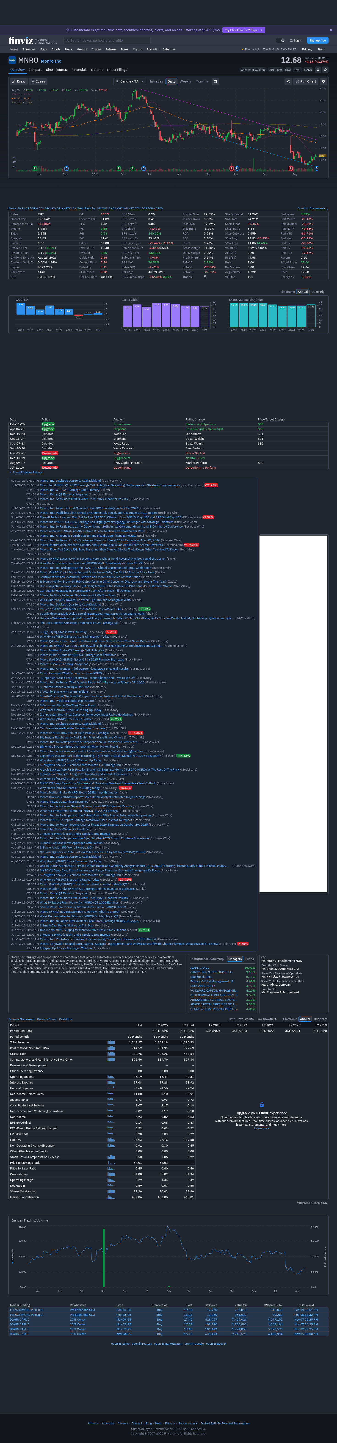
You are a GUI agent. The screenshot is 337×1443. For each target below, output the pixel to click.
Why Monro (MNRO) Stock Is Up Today (65, 719)
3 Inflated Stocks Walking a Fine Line (64, 687)
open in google (194, 1343)
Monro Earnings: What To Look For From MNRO (71, 673)
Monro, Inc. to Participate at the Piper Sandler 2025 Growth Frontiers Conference (94, 838)
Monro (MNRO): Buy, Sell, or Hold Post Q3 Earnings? (74, 733)
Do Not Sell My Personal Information (225, 1423)
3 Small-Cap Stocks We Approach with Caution (71, 843)
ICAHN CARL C (200, 967)
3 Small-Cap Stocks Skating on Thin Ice (66, 925)
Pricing (307, 49)
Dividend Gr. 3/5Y (22, 262)
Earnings (127, 272)
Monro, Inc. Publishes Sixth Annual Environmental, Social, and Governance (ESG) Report (98, 512)
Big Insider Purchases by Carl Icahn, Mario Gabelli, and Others (81, 737)
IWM (105, 208)
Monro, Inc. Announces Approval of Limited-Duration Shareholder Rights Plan (91, 751)
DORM (34, 208)
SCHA (151, 208)
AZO (41, 208)
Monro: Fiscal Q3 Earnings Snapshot (64, 664)
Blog (149, 1423)
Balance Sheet (47, 1019)
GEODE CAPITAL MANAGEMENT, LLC (214, 1009)
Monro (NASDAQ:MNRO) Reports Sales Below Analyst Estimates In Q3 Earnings (92, 797)
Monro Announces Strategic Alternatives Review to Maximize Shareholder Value (93, 531)
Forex (124, 49)
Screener (29, 49)
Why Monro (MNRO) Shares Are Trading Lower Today (74, 636)
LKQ (53, 208)
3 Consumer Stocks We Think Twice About (68, 705)
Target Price (289, 262)
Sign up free (317, 40)
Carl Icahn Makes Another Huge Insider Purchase (72, 728)
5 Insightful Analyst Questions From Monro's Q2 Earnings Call (80, 875)
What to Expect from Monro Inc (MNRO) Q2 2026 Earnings (79, 811)
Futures (111, 49)
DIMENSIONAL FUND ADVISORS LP (214, 995)
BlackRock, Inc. (201, 977)
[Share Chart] (288, 81)
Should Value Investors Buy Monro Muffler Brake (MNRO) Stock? (83, 907)
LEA (73, 208)
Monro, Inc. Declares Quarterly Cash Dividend (70, 480)
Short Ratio (232, 228)
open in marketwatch (168, 1343)
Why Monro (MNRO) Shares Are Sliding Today (70, 788)
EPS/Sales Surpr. (133, 277)
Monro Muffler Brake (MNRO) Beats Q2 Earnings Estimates (79, 792)
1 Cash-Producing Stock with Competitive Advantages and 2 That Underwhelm (92, 696)
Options (97, 69)
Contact (137, 1423)
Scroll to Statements (311, 208)
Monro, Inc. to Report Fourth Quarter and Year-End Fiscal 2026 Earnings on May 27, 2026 (100, 540)
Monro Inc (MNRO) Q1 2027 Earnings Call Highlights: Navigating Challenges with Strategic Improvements (110, 485)
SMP (20, 208)
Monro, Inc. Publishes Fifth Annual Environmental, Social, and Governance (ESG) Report (98, 939)
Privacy (170, 1423)
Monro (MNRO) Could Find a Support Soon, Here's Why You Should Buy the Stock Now (97, 572)
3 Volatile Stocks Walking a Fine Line (64, 829)
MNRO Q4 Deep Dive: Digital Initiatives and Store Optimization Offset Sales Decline (95, 641)
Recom (285, 257)
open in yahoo (120, 1343)
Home (14, 49)
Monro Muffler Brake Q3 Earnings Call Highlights (72, 650)
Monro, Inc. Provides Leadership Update (67, 700)
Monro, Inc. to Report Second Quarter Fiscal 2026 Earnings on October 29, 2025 (94, 824)
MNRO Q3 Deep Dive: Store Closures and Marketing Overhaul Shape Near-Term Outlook (98, 783)
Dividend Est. (19, 248)
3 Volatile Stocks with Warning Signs (64, 691)
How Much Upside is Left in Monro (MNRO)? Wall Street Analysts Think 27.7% (91, 563)
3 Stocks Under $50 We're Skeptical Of (66, 847)
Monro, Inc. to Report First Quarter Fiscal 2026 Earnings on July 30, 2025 (89, 921)
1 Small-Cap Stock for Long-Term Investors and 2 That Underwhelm (85, 774)
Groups (82, 49)
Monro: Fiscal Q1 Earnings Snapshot (64, 494)
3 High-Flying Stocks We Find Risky (63, 632)
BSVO (159, 208)
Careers (123, 1423)
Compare (35, 69)
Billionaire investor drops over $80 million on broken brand (79, 746)
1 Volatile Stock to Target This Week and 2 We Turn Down (78, 595)
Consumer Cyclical (253, 70)
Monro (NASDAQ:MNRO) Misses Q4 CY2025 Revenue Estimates (82, 659)
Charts (56, 49)
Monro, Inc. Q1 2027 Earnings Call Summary (69, 490)
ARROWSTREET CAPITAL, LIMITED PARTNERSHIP (214, 999)
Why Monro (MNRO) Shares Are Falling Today (69, 879)
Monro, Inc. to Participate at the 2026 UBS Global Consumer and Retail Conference (95, 567)
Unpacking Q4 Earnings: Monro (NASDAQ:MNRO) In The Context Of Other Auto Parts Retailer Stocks (106, 586)
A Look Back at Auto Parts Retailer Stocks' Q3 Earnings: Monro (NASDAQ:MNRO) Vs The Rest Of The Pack (109, 769)
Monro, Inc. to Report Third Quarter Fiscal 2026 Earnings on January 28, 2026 (92, 682)
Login (297, 40)
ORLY (60, 208)
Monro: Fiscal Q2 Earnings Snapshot (64, 801)
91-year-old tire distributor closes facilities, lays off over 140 (80, 609)
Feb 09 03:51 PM (306, 1310)
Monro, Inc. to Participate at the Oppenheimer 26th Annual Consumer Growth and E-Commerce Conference (111, 526)
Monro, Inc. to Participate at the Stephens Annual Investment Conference (89, 742)
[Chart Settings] (323, 81)
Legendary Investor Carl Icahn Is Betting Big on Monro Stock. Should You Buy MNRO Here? (100, 755)
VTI (99, 208)
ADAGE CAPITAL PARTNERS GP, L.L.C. (214, 1004)
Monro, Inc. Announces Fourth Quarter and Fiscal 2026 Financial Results (88, 535)
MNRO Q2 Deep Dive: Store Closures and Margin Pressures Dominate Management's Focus (100, 870)
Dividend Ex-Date (22, 257)
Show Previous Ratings (27, 472)
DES (144, 208)
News (68, 49)
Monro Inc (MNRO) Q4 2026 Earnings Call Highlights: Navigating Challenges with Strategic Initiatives (106, 522)
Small (297, 70)
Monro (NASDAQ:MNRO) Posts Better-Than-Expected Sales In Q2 (83, 884)
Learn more (261, 1128)
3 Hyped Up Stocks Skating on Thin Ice (66, 948)
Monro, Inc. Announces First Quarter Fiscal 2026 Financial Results (84, 898)
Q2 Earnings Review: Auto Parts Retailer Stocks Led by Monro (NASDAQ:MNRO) (92, 852)
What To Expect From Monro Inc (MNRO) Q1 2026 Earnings (79, 902)
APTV (67, 208)
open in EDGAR (216, 1343)
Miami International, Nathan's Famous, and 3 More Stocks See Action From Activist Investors (101, 545)
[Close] (331, 30)
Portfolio (152, 49)
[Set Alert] (318, 69)
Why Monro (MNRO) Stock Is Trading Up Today (71, 710)
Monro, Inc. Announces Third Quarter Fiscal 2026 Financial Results (84, 668)
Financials (79, 69)
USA (288, 70)
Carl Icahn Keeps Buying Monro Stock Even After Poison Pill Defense (85, 590)
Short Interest (57, 69)
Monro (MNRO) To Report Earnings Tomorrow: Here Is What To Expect (86, 820)
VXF (119, 208)
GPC (47, 208)
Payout (15, 267)
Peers (12, 208)
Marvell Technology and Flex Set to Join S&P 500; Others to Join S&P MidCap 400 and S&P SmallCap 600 (110, 517)
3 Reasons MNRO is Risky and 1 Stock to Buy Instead (75, 833)
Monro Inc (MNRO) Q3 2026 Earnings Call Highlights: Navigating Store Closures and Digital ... (101, 645)
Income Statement (21, 1019)
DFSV (138, 208)
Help (321, 49)
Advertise (108, 1423)
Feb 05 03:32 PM (306, 1314)
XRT (131, 208)
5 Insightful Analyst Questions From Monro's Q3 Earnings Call (80, 765)
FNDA (112, 208)
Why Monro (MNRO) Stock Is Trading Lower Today (73, 778)
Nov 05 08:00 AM (306, 1334)
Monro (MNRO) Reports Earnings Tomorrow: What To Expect (79, 911)
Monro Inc (51, 61)
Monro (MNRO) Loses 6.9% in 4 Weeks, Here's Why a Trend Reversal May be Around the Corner (103, 558)
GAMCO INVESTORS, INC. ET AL (211, 972)
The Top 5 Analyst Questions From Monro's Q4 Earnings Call (79, 623)
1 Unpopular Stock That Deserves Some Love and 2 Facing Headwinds (86, 714)
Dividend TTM (20, 252)
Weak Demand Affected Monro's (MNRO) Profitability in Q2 (79, 916)
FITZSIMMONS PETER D (26, 1310)
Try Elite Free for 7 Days (241, 30)
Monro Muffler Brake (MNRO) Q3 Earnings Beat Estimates (78, 655)
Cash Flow (66, 1019)
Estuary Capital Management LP (211, 981)
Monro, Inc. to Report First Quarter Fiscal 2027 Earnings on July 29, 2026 (89, 508)
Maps (43, 49)
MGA (80, 208)
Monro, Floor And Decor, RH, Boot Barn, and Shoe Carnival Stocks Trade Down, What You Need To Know (108, 549)
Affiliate (93, 1423)
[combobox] (107, 40)
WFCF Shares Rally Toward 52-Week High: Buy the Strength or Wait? (85, 600)
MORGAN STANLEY (203, 986)
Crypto (137, 49)
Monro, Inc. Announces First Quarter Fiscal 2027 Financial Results (84, 499)
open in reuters (142, 1343)
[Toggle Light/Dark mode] (280, 40)
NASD (308, 70)
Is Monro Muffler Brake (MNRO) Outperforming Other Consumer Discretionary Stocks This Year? (103, 581)
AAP (26, 208)
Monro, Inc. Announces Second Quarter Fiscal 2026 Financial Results (86, 806)
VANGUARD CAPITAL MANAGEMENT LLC (214, 990)
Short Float (232, 224)
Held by (90, 208)
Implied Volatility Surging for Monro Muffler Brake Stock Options (83, 930)
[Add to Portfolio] (325, 69)
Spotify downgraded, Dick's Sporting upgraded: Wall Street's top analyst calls (92, 613)
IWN (125, 208)
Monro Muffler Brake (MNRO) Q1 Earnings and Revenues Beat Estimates (87, 888)
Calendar (169, 49)
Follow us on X (187, 1423)
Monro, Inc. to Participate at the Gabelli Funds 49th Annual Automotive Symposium (95, 815)
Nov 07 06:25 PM (306, 1319)
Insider (96, 49)
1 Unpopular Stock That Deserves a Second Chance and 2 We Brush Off (87, 678)
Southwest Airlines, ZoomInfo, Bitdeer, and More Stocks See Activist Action (90, 577)
